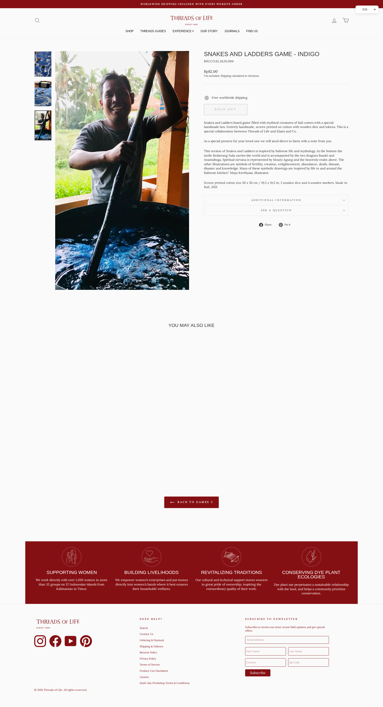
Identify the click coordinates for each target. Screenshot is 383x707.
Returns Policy (148, 652)
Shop (129, 31)
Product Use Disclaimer (154, 670)
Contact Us (146, 634)
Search (144, 628)
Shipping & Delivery (151, 646)
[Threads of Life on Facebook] (55, 641)
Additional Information (276, 200)
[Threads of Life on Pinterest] (86, 641)
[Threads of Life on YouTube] (71, 641)
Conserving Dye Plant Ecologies (311, 574)
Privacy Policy (148, 658)
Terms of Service (150, 664)
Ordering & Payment (152, 640)
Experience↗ (183, 31)
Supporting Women (72, 572)
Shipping (226, 75)
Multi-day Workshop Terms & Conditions (165, 683)
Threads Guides (153, 31)
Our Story (209, 31)
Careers (144, 677)
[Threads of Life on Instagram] (40, 641)
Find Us (252, 31)
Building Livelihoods (151, 572)
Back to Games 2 (194, 502)
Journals (232, 31)
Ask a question (276, 210)
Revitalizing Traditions (231, 572)
